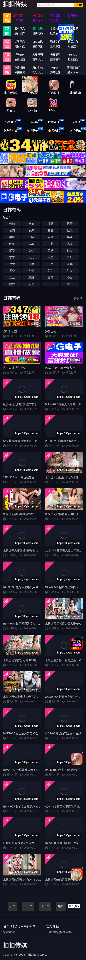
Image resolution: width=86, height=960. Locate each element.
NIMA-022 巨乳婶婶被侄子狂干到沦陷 (26, 769)
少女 (12, 264)
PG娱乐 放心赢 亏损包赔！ (61, 367)
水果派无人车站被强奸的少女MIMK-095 (27, 550)
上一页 (28, 906)
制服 (12, 243)
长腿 (31, 237)
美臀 (12, 237)
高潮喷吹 (55, 59)
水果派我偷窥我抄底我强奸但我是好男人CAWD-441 (35, 696)
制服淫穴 (19, 41)
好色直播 (50, 331)
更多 (76, 298)
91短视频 (19, 72)
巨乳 (70, 230)
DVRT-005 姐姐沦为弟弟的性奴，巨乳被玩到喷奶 (33, 733)
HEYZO (73, 54)
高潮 (70, 243)
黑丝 (70, 237)
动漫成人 (73, 46)
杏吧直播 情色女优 (14, 367)
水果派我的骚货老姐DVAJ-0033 (22, 879)
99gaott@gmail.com (59, 932)
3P (50, 284)
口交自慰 (37, 41)
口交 (50, 264)
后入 (50, 270)
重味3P (20, 54)
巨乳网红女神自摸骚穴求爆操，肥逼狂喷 (28, 404)
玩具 (31, 243)
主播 (31, 264)
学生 (12, 257)
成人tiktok (73, 72)
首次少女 (37, 59)
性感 (50, 223)
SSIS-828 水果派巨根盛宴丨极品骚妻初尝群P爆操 (33, 477)
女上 (12, 277)
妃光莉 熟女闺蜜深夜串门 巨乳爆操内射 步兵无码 (33, 441)
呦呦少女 (37, 72)
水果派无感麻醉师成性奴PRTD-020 (24, 514)
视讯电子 (32, 130)
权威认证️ (53, 122)
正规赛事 (32, 122)
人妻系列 (37, 54)
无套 (31, 284)
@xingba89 (10, 932)
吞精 (50, 277)
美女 (31, 257)
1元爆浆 (75, 122)
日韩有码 (37, 28)
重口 (70, 284)
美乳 (50, 230)
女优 (31, 250)
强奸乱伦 (55, 41)
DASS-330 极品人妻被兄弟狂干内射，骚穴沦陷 (32, 587)
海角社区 (55, 72)
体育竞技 (10, 122)
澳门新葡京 (10, 331)
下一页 (45, 906)
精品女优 (73, 41)
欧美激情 (55, 33)
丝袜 (50, 237)
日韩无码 (37, 33)
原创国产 (19, 33)
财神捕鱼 (75, 130)
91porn (55, 67)
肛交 (70, 270)
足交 (12, 270)
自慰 (50, 243)
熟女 (70, 250)
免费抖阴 (19, 67)
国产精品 (19, 28)
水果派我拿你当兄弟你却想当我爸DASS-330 (30, 660)
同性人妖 (19, 46)
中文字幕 (73, 28)
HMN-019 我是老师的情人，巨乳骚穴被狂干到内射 (34, 623)
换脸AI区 (37, 46)
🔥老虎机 (54, 130)
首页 (12, 906)
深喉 (70, 264)
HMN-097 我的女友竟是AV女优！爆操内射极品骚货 (35, 806)
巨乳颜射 (73, 59)
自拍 (31, 223)
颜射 (31, 277)
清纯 (31, 230)
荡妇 (50, 250)
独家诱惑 (19, 59)
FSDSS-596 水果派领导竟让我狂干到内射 (28, 843)
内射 (12, 284)
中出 (70, 277)
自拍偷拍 (55, 28)
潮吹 (12, 250)
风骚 (70, 223)
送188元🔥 (11, 130)
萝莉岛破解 (73, 67)
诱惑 (12, 230)
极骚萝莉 (55, 54)
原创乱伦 (37, 67)
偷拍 (12, 223)
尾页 (61, 906)
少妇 (70, 257)
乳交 (31, 270)
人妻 (50, 257)
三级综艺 (55, 46)
